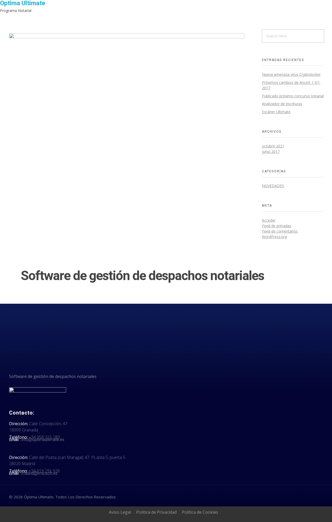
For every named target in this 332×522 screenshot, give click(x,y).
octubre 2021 (273, 146)
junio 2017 (271, 151)
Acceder (268, 220)
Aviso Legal (120, 512)
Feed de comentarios (280, 231)
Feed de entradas (276, 225)
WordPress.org (274, 236)
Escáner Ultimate (276, 111)
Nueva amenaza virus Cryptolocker (291, 74)
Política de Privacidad (156, 512)
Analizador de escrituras (282, 103)
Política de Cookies (200, 512)
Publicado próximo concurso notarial (293, 95)
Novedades (273, 185)
